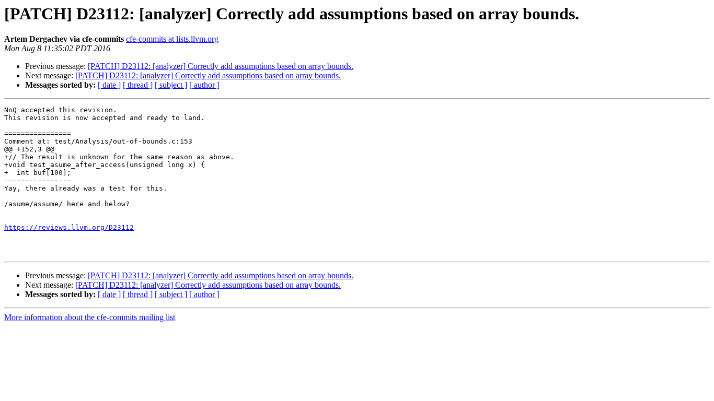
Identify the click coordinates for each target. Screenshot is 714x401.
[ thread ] (138, 84)
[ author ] (204, 84)
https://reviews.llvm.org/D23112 (69, 227)
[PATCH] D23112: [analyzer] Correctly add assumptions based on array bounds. (220, 66)
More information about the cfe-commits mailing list (89, 317)
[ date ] (109, 84)
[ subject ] (171, 84)
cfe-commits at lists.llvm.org (172, 38)
